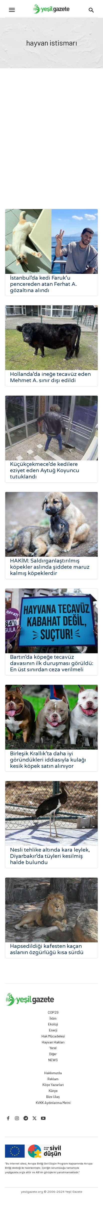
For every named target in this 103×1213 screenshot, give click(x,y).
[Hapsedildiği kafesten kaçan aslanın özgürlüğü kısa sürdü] (51, 910)
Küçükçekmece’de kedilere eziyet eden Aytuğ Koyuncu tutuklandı (44, 470)
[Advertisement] (51, 139)
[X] (35, 1118)
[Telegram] (25, 1118)
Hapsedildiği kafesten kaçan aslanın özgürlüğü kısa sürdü (47, 949)
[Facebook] (8, 1118)
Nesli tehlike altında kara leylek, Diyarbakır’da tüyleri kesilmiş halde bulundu (50, 856)
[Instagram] (17, 1118)
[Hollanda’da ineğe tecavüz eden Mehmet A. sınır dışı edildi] (51, 337)
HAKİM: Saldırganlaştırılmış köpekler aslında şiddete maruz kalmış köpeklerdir (50, 567)
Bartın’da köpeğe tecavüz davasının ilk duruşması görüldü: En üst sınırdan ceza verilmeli (51, 663)
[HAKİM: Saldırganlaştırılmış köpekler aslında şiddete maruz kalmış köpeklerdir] (51, 524)
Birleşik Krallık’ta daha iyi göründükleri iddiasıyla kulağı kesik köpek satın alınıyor (48, 760)
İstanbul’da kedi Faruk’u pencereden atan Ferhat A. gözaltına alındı (43, 284)
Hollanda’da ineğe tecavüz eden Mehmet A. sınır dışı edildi (50, 377)
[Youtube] (43, 1118)
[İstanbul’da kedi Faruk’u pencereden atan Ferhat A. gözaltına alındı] (51, 241)
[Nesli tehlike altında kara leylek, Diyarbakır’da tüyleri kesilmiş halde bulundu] (51, 813)
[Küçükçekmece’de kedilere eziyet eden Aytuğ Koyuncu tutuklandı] (51, 428)
